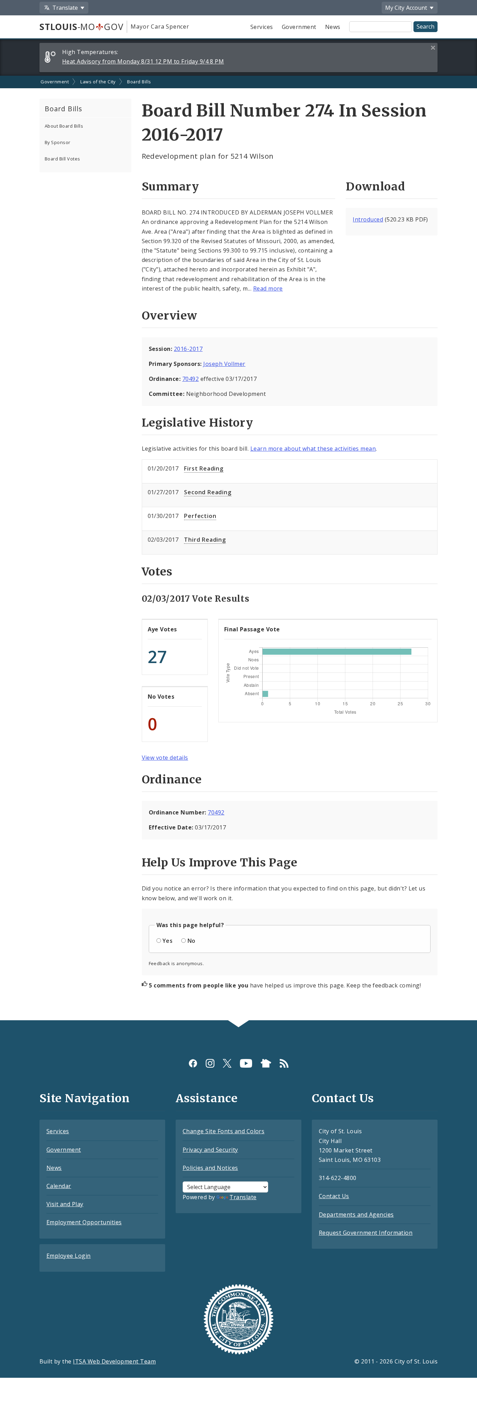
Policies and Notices (210, 1168)
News (332, 27)
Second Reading (207, 492)
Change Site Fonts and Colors (223, 1131)
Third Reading (205, 539)
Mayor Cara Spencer (160, 26)
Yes (167, 941)
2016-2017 (188, 349)
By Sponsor (58, 142)
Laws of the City (98, 81)
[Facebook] (193, 1063)
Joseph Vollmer (224, 364)
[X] (227, 1063)
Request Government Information (365, 1233)
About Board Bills (64, 126)
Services (261, 27)
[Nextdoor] (265, 1063)
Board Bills (139, 81)
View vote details (165, 757)
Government (299, 27)
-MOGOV (81, 26)
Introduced (368, 219)
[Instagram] (210, 1063)
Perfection (200, 516)
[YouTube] (246, 1063)
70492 (190, 379)
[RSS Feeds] (284, 1063)
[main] (238, 548)
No (192, 941)
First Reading (203, 468)
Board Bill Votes (62, 159)
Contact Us (334, 1196)
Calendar (58, 1186)
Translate (242, 1197)
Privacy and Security (210, 1149)
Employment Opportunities (84, 1222)
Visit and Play (64, 1204)
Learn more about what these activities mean (313, 448)
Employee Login (68, 1256)
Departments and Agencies (356, 1214)
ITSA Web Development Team (114, 1361)
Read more (268, 288)
